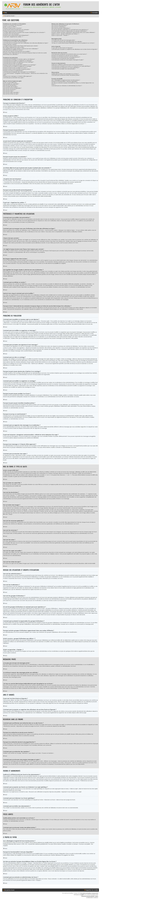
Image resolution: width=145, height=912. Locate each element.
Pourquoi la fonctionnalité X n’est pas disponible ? (65, 81)
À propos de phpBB (84, 844)
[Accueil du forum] (12, 6)
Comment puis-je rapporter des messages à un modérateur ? (19, 72)
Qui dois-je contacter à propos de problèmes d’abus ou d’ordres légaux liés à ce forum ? (73, 83)
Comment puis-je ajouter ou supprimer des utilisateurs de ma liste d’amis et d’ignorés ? (75, 49)
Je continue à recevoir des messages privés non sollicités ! (67, 41)
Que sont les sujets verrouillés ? (11, 92)
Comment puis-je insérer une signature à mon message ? (18, 62)
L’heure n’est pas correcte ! (10, 44)
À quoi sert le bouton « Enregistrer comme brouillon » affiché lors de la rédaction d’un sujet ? (25, 74)
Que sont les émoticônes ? (10, 85)
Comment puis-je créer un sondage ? (13, 63)
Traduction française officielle (87, 896)
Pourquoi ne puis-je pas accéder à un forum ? (15, 67)
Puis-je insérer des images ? (10, 86)
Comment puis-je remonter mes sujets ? (13, 77)
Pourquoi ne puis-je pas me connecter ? (13, 31)
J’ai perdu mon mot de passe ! (11, 34)
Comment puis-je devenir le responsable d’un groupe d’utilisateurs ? (69, 31)
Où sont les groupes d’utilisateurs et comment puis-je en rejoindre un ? (70, 29)
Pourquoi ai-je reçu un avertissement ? (13, 70)
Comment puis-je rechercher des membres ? (63, 58)
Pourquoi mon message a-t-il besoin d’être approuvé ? (17, 76)
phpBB (81, 894)
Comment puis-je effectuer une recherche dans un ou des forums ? (69, 54)
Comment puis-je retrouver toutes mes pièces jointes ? (66, 75)
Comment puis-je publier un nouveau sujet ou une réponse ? (19, 59)
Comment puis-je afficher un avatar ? (13, 50)
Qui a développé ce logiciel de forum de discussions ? (66, 80)
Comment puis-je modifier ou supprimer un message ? (17, 60)
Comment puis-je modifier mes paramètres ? (15, 41)
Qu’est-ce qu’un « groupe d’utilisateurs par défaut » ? (65, 34)
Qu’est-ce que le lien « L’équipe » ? (60, 35)
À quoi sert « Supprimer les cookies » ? (13, 36)
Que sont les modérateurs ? (59, 26)
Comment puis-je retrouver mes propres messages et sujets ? (68, 60)
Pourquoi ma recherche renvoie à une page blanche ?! (66, 57)
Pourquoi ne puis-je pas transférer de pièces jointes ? (17, 69)
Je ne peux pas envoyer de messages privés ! (63, 40)
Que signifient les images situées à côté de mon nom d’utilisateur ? (20, 48)
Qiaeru (96, 896)
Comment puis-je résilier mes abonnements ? (63, 69)
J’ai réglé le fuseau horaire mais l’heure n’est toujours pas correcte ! (20, 46)
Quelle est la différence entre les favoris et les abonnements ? (67, 64)
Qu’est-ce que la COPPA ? (9, 26)
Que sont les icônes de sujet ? (11, 94)
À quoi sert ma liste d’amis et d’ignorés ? (62, 48)
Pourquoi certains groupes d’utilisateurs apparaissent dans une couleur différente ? (73, 32)
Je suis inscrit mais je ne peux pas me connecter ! (16, 29)
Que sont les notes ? (8, 91)
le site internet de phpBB (51, 263)
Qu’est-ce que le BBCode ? (10, 82)
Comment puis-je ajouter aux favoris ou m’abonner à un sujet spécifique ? (71, 66)
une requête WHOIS (67, 864)
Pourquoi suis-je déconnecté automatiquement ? (16, 35)
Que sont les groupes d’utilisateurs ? (61, 28)
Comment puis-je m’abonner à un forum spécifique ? (66, 67)
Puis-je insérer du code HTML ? (11, 84)
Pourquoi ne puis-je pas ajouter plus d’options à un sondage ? (19, 65)
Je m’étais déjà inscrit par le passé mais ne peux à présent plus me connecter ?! (24, 32)
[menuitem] (5, 13)
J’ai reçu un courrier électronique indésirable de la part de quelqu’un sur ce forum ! (73, 43)
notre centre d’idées (8, 855)
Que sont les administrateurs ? (59, 25)
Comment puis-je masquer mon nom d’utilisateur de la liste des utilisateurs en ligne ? (25, 43)
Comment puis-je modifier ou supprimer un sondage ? (17, 66)
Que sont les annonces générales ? (12, 88)
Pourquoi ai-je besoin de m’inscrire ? (12, 25)
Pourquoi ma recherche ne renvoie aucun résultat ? (65, 55)
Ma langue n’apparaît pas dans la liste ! (13, 47)
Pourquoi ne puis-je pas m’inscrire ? (12, 28)
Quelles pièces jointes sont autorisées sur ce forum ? (65, 74)
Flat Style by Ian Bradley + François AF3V (89, 893)
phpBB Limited (49, 842)
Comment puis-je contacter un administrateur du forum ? (67, 85)
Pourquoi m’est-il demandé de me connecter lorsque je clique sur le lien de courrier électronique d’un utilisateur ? (25, 53)
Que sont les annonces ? (9, 89)
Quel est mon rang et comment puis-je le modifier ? (16, 51)
